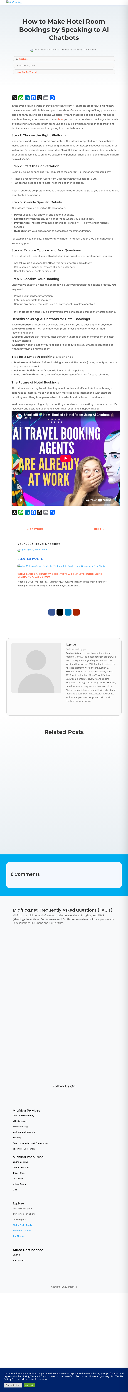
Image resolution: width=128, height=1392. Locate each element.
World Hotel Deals (22, 1230)
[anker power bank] (32, 549)
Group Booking (20, 1126)
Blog (15, 1189)
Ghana (16, 1254)
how (60, 119)
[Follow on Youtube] (76, 612)
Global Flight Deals (22, 1225)
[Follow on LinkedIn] (68, 612)
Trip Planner (19, 1236)
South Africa (19, 1260)
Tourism (38, 768)
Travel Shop (19, 1173)
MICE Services (20, 1121)
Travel (33, 72)
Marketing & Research (24, 1132)
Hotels (30, 801)
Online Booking (20, 1162)
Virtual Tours (19, 1184)
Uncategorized (56, 768)
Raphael (23, 58)
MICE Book (18, 1178)
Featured (20, 830)
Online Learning (21, 1167)
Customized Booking (23, 1115)
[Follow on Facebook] (51, 612)
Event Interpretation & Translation (30, 1143)
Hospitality (22, 72)
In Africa (20, 768)
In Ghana (29, 768)
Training (17, 1137)
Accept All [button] (29, 1385)
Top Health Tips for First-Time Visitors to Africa (53, 824)
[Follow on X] (60, 612)
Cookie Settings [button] (13, 1385)
